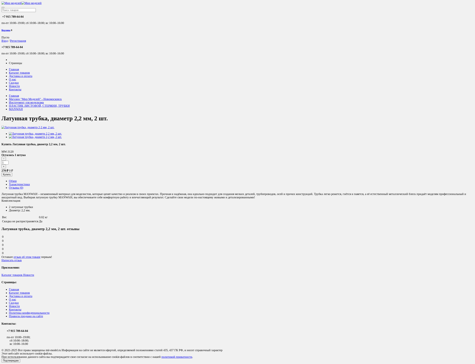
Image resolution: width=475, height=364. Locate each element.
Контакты (15, 89)
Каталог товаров (19, 72)
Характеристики (19, 184)
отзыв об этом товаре (27, 257)
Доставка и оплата (20, 76)
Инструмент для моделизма (26, 102)
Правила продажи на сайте (26, 316)
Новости (14, 86)
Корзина (5, 30)
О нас (12, 79)
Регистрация (18, 40)
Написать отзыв (11, 260)
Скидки (14, 82)
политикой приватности (176, 356)
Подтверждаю (11, 360)
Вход (4, 40)
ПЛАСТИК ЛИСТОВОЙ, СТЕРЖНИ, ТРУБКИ (39, 105)
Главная (14, 69)
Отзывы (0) (16, 187)
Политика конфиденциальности (29, 312)
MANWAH (16, 109)
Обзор (13, 181)
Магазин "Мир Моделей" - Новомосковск (35, 99)
